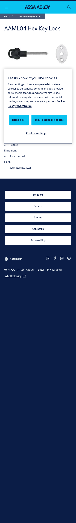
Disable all (18, 119)
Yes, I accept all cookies (49, 119)
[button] (29, 16)
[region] (38, 106)
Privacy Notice (23, 106)
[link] (9, 16)
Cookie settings (36, 133)
